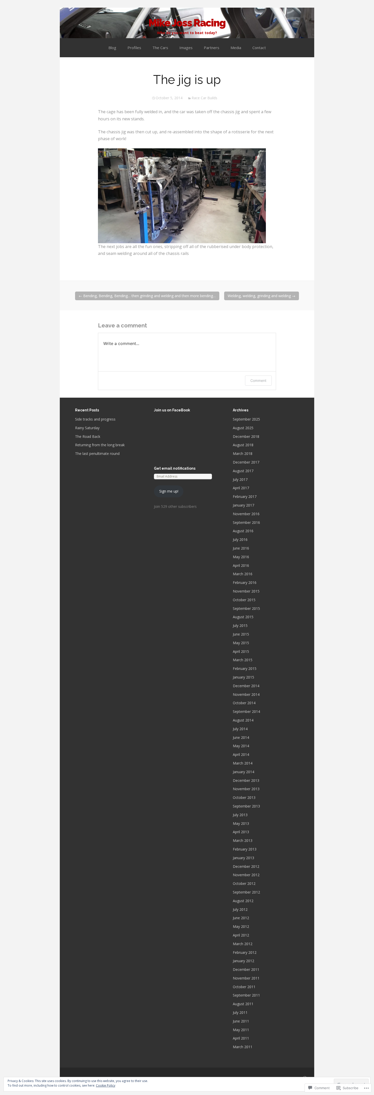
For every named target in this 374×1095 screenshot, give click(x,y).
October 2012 (244, 883)
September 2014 (246, 711)
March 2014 (242, 763)
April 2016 (241, 565)
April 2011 (241, 1038)
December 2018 (246, 436)
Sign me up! (168, 491)
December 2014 (246, 685)
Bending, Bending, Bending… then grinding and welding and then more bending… (147, 295)
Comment (258, 380)
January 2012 (243, 960)
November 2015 (246, 591)
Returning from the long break (100, 444)
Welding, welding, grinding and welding (261, 295)
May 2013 (241, 823)
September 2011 (246, 995)
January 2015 (243, 677)
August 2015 (243, 616)
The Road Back (87, 436)
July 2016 (240, 539)
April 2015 (241, 651)
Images (186, 47)
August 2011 (243, 1003)
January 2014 (243, 771)
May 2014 (241, 745)
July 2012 (240, 909)
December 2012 (246, 866)
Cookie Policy (105, 1085)
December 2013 (246, 780)
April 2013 (241, 831)
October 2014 (244, 702)
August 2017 (243, 470)
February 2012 (244, 952)
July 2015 (240, 625)
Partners (211, 47)
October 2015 (244, 599)
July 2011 (240, 1012)
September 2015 (246, 608)
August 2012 (243, 900)
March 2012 (242, 943)
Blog (112, 47)
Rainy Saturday (87, 427)
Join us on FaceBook (172, 410)
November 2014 (246, 694)
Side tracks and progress (95, 419)
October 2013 (244, 797)
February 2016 (244, 582)
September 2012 (246, 892)
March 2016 (242, 573)
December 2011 (246, 969)
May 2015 (241, 642)
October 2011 (244, 986)
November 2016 (246, 513)
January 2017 (243, 505)
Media (236, 47)
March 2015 (242, 659)
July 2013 (240, 814)
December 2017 (246, 462)
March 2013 (242, 840)
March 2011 (242, 1046)
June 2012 (241, 917)
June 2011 (241, 1021)
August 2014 (243, 720)
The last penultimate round (97, 453)
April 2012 (241, 935)
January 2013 (243, 857)
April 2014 (241, 754)
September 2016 (246, 522)
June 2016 (241, 548)
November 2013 (246, 788)
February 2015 (244, 668)
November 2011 (246, 978)
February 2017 (244, 496)
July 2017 (240, 479)
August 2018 (243, 444)
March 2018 (242, 453)
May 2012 (241, 926)
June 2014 (241, 737)
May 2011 (241, 1029)
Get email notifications (174, 468)
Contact (259, 47)
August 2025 (243, 427)
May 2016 (241, 556)
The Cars (160, 47)
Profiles (134, 47)
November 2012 (246, 874)
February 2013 (244, 849)
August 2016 (243, 530)
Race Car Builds (204, 97)
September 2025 (246, 419)
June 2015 (241, 634)
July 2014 (240, 728)
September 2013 (246, 806)
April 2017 (241, 487)
